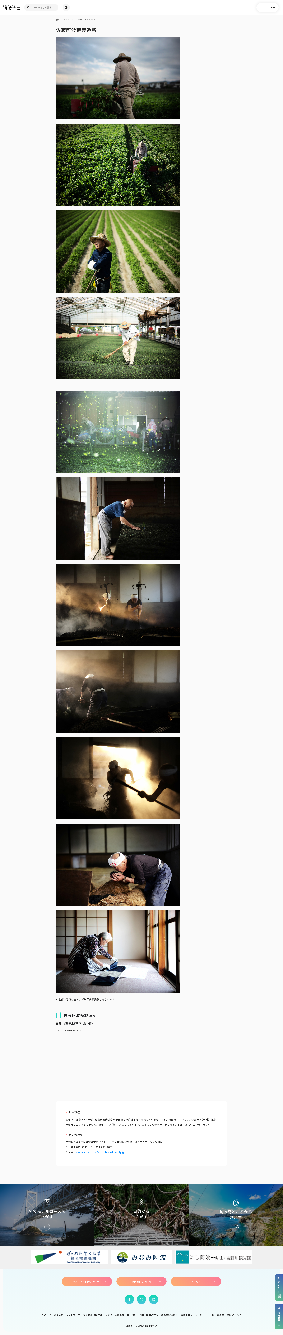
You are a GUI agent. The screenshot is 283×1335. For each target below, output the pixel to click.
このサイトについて (52, 1314)
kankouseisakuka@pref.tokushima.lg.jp (99, 1152)
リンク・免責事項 (114, 1314)
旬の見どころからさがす (236, 1215)
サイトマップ (73, 1314)
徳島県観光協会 (169, 1314)
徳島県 (220, 1314)
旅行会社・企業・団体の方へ (142, 1314)
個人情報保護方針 (92, 1314)
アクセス (196, 1281)
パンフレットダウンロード (87, 1281)
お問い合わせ (234, 1314)
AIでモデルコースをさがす (47, 1215)
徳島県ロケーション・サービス (197, 1314)
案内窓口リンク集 (141, 1281)
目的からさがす (141, 1215)
